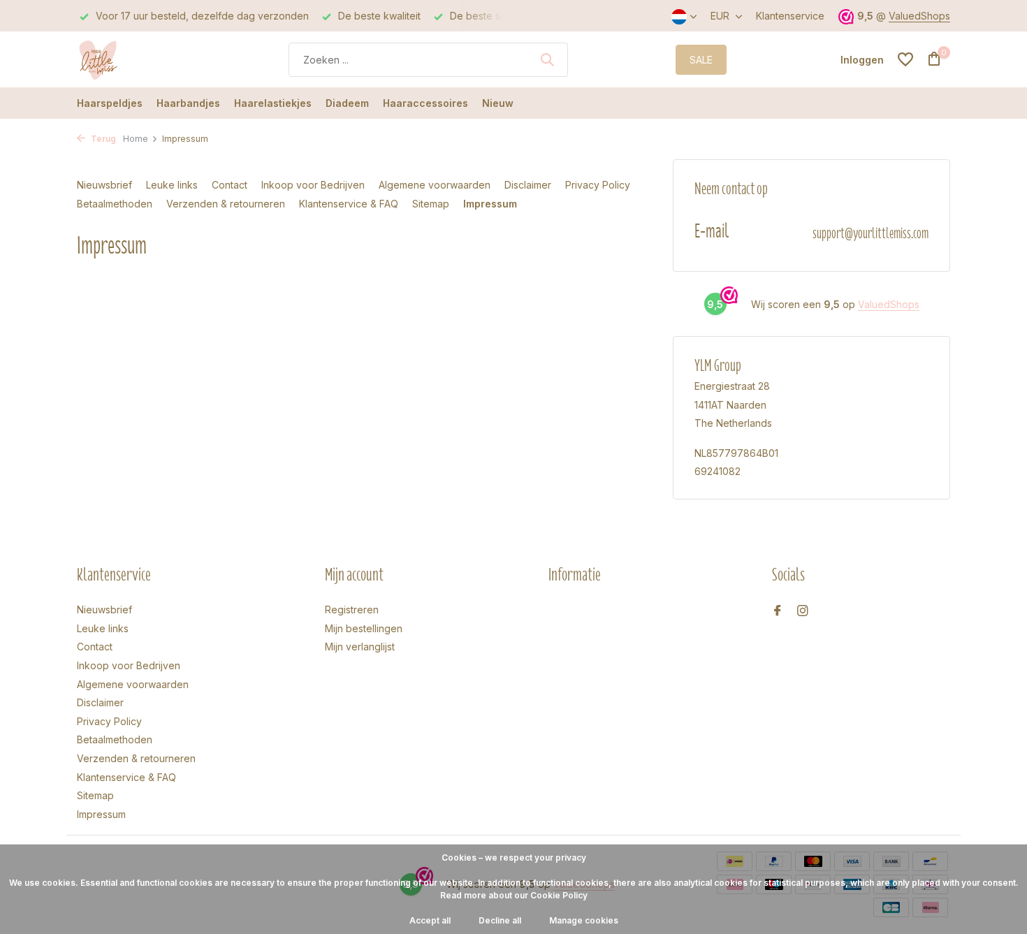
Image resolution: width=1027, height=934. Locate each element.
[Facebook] (777, 611)
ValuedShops (919, 16)
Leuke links (172, 185)
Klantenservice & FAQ (348, 204)
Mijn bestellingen (363, 628)
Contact (229, 185)
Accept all (430, 920)
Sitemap (430, 204)
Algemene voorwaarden (434, 185)
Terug (102, 138)
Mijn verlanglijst (360, 646)
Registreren (352, 609)
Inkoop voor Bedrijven (313, 185)
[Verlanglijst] (905, 59)
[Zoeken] (547, 59)
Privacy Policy (597, 185)
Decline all (500, 920)
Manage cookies (583, 920)
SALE (701, 60)
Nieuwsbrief (104, 185)
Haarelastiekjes (273, 103)
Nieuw (498, 103)
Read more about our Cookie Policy (514, 895)
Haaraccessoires (425, 103)
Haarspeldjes (110, 103)
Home (135, 138)
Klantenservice (790, 16)
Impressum (490, 204)
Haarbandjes (188, 103)
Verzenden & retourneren (225, 204)
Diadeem (347, 103)
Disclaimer (527, 185)
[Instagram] (802, 611)
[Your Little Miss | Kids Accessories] (129, 59)
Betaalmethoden (114, 204)
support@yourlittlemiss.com (870, 233)
